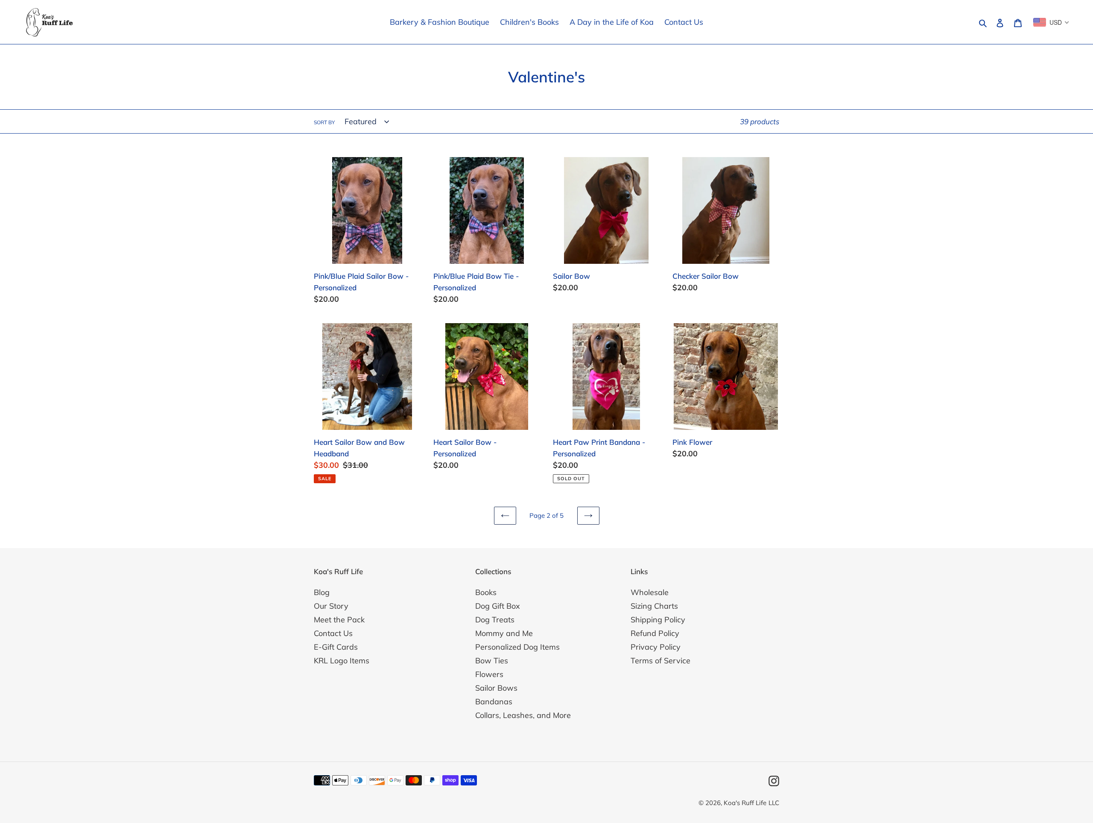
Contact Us (333, 633)
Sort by (324, 122)
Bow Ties (491, 660)
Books (486, 592)
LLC (774, 803)
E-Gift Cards (336, 647)
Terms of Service (660, 660)
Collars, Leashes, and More (523, 715)
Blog (322, 592)
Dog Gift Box (497, 606)
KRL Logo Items (341, 660)
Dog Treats (494, 620)
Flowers (489, 674)
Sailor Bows (496, 688)
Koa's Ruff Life (745, 803)
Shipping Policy (658, 620)
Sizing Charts (654, 606)
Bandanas (493, 701)
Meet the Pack (339, 620)
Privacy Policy (656, 647)
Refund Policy (655, 633)
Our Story (331, 606)
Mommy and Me (504, 633)
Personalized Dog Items (517, 647)
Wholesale (650, 592)
